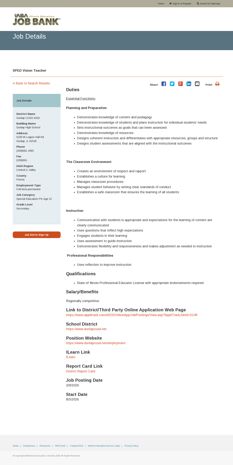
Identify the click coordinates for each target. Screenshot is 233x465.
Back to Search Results (31, 83)
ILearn (70, 357)
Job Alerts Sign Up (37, 234)
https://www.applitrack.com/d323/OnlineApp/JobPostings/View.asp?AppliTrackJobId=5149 (131, 315)
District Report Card (80, 371)
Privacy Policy (131, 446)
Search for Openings (210, 3)
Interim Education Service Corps (104, 446)
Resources (45, 446)
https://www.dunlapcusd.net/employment (95, 343)
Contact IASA (76, 446)
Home (161, 3)
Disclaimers (29, 446)
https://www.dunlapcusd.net (86, 329)
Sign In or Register (181, 3)
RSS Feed (60, 446)
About (15, 446)
